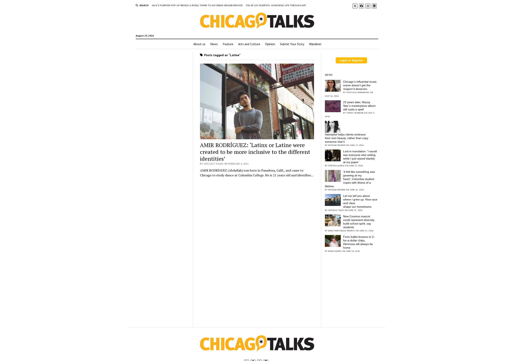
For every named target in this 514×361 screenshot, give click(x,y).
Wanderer (315, 44)
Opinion (270, 44)
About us (199, 44)
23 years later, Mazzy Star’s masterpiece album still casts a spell (359, 106)
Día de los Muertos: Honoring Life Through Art (276, 5)
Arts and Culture (249, 44)
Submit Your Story (292, 44)
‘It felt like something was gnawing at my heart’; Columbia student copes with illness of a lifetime (350, 179)
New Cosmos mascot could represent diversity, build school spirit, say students (359, 222)
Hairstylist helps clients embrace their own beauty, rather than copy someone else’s (346, 138)
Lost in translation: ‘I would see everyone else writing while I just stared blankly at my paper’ (360, 157)
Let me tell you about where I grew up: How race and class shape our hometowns (360, 201)
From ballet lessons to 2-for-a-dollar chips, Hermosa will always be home (359, 242)
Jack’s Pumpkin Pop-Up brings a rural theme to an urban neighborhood (198, 5)
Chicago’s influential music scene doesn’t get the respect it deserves (360, 85)
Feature (228, 44)
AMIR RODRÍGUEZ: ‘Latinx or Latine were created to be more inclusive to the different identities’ (255, 152)
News (214, 44)
